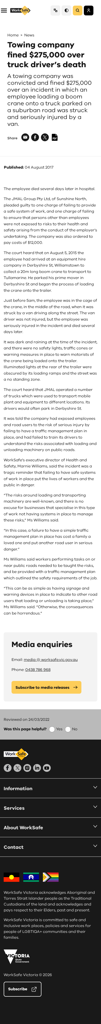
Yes (59, 729)
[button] (4, 10)
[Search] (77, 10)
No (74, 729)
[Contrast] (66, 10)
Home (13, 35)
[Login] (88, 10)
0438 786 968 (37, 669)
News (29, 35)
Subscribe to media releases (42, 687)
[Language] (55, 10)
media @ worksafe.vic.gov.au (51, 659)
